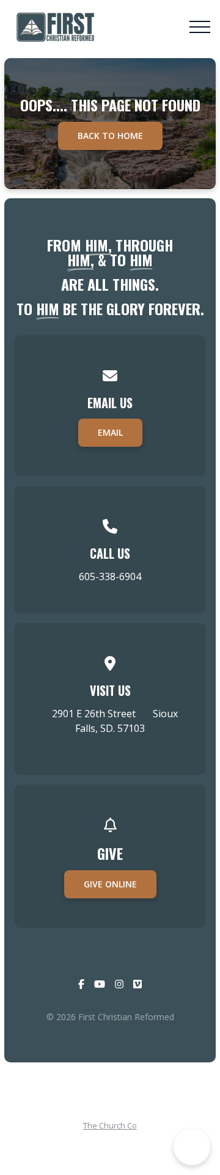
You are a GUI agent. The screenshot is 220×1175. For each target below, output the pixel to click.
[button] (199, 27)
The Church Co (110, 1125)
